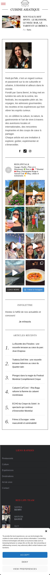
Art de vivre (7, 482)
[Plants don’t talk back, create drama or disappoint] (14, 192)
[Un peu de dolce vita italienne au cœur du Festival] (14, 219)
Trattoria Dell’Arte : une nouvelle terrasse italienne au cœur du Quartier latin (27, 363)
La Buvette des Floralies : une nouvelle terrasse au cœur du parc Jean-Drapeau (27, 347)
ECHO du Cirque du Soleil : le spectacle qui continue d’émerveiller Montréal (26, 407)
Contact (5, 488)
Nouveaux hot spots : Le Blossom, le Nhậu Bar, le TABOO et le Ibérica (35, 21)
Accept (25, 555)
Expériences (7, 470)
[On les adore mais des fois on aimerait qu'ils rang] (35, 246)
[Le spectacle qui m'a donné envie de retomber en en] (14, 246)
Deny (25, 562)
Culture (5, 464)
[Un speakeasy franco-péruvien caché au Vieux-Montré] (35, 273)
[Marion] (7, 519)
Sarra (29, 29)
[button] (46, 531)
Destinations (7, 476)
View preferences (25, 569)
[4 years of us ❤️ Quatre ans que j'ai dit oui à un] (35, 219)
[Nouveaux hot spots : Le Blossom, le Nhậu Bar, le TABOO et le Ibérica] (11, 22)
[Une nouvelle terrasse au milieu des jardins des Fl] (35, 192)
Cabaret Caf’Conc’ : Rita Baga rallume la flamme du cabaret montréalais (26, 391)
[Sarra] (7, 509)
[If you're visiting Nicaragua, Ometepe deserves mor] (14, 273)
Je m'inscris (25, 321)
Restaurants (7, 458)
